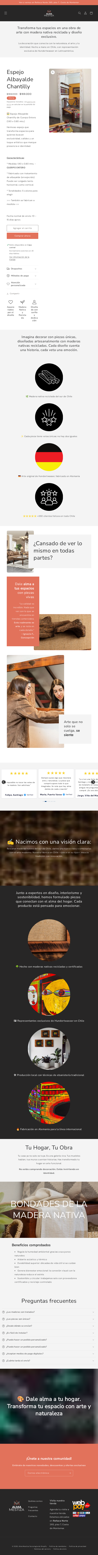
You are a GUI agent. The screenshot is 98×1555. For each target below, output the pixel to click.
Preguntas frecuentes (33, 1509)
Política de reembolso (57, 1546)
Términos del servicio (42, 1549)
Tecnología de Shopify (38, 1546)
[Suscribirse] (70, 1473)
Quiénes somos (35, 1501)
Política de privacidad (77, 1546)
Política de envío (60, 1549)
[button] (6, 13)
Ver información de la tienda (19, 258)
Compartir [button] (15, 293)
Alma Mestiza (24, 1546)
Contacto (32, 1516)
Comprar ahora (22, 235)
